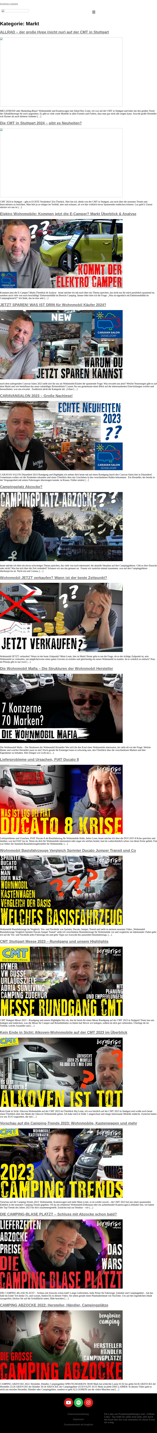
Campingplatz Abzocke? (21, 487)
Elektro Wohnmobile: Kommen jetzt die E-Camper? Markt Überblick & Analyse (68, 214)
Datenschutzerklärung (78, 1414)
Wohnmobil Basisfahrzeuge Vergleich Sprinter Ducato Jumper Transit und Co (68, 850)
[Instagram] (88, 1402)
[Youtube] (68, 1402)
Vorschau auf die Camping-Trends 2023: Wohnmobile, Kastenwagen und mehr (68, 1123)
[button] (93, 12)
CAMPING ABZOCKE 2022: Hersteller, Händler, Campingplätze (54, 1305)
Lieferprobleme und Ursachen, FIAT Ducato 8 (39, 759)
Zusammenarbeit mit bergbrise (78, 1424)
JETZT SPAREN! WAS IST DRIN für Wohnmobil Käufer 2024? (53, 305)
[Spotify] (78, 1402)
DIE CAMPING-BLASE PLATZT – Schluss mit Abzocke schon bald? (58, 1214)
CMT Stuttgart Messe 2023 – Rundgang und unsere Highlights (54, 941)
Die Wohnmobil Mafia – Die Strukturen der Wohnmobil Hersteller (56, 668)
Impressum (78, 1419)
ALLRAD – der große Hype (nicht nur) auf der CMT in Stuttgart (54, 32)
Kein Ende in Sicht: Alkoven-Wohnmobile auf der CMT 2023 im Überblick (63, 1032)
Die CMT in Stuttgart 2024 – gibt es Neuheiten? (41, 123)
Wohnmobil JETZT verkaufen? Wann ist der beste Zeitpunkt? (53, 578)
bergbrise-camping (9, 3)
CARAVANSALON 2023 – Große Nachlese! (36, 396)
